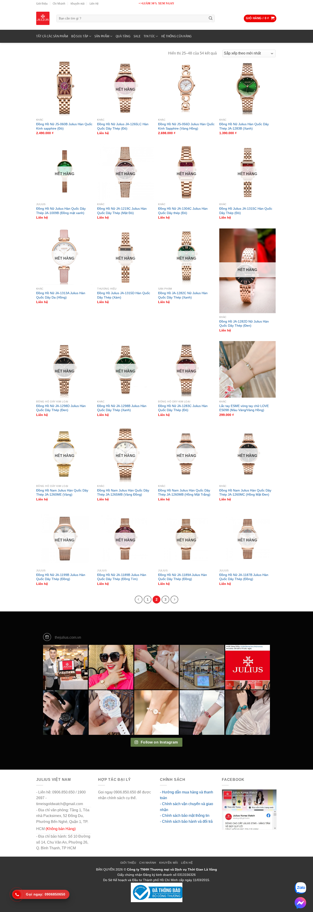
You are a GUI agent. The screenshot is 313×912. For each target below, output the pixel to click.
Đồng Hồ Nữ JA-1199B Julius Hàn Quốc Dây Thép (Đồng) (60, 577)
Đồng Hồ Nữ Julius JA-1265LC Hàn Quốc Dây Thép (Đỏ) (122, 126)
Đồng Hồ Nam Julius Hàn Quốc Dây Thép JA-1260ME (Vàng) (62, 493)
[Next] (174, 599)
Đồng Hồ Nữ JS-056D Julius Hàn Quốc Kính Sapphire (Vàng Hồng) (186, 126)
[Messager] (300, 903)
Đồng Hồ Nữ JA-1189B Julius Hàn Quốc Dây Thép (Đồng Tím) (121, 577)
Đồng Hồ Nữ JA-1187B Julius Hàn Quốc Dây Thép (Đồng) (243, 577)
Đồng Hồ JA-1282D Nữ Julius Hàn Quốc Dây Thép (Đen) (244, 324)
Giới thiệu (42, 3)
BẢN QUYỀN (105, 869)
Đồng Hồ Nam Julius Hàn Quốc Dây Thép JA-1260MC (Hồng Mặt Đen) (245, 493)
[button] (260, 18)
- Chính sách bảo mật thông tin (184, 815)
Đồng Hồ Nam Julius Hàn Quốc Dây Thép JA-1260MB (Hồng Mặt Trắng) (184, 493)
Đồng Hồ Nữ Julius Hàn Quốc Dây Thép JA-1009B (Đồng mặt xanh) (61, 211)
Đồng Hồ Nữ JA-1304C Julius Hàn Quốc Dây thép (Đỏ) (183, 211)
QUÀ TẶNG (123, 36)
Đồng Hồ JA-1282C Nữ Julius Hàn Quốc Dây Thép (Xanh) (183, 295)
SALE (137, 36)
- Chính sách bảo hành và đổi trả (186, 821)
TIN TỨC (149, 36)
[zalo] (300, 888)
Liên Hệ (94, 3)
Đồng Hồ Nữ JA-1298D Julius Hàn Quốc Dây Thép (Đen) (61, 408)
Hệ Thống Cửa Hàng (176, 36)
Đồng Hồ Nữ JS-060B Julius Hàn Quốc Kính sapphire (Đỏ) (64, 126)
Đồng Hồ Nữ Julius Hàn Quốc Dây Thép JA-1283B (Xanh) (244, 126)
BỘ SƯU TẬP (79, 36)
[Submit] (210, 18)
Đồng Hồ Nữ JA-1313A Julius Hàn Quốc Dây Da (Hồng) (60, 295)
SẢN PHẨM (101, 36)
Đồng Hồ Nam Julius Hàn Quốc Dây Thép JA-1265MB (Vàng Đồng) (123, 493)
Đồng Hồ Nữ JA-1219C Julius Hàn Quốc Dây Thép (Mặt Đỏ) (122, 211)
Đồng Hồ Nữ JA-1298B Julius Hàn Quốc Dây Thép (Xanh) (121, 408)
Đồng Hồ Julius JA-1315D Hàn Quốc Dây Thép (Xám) (123, 295)
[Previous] (139, 599)
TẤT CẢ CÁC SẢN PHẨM (52, 36)
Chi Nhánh (59, 3)
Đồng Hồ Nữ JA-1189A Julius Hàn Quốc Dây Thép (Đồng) (182, 577)
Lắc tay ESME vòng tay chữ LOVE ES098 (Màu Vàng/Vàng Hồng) (244, 408)
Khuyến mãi (78, 3)
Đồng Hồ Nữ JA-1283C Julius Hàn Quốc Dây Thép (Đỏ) (183, 408)
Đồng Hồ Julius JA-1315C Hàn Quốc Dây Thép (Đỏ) (245, 211)
